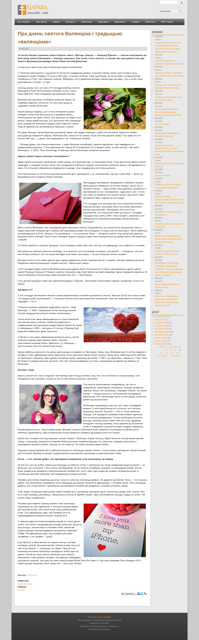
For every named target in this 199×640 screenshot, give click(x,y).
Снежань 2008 (161, 326)
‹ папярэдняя (175, 347)
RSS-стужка (167, 22)
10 (175, 350)
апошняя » (176, 356)
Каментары (86, 22)
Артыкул (21, 590)
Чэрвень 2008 (161, 344)
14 (172, 353)
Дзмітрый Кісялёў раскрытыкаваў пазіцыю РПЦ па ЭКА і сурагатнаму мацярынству (169, 200)
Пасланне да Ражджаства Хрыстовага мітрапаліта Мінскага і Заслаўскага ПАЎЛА (168, 112)
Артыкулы (70, 22)
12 (162, 353)
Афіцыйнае (103, 22)
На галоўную (24, 22)
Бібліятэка (150, 22)
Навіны (56, 22)
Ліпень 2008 (160, 341)
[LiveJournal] (145, 594)
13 (167, 353)
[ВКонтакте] (138, 594)
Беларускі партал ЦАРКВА (99, 617)
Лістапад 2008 (161, 329)
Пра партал (41, 22)
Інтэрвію (135, 22)
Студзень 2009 (161, 323)
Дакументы (120, 22)
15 (177, 353)
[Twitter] (142, 594)
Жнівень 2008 (161, 338)
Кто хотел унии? (162, 124)
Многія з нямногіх (162, 175)
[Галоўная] (33, 16)
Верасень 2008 (161, 335)
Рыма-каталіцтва (25, 584)
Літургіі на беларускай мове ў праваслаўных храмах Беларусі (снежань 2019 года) (169, 239)
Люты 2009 (160, 320)
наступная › (163, 356)
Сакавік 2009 (160, 317)
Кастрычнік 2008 (162, 332)
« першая (162, 347)
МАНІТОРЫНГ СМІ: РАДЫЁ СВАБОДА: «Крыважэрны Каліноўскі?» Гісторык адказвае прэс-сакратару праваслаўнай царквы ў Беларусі (169, 269)
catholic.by (32, 575)
